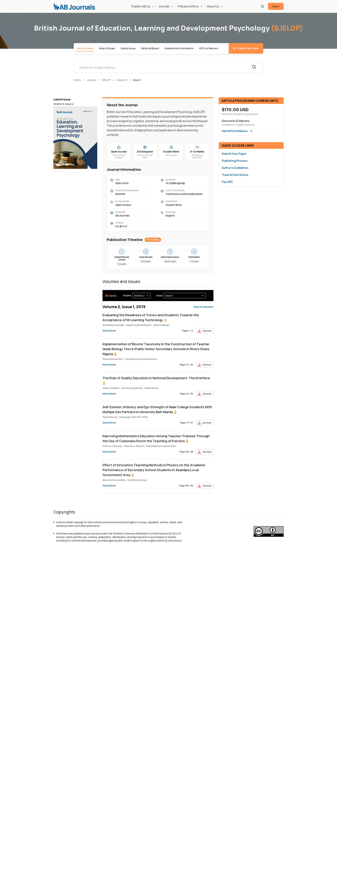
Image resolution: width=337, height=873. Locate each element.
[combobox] (141, 295)
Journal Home (85, 48)
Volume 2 (122, 80)
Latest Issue (128, 48)
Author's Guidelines (235, 168)
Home (77, 80)
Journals (164, 6)
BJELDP (106, 80)
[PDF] (204, 331)
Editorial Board (150, 48)
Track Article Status (235, 175)
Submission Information (179, 48)
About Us (213, 6)
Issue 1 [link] (137, 80)
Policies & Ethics (188, 6)
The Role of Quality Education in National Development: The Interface (156, 378)
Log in (275, 6)
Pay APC (227, 182)
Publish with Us (140, 6)
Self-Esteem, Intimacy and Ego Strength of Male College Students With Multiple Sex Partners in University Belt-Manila (157, 409)
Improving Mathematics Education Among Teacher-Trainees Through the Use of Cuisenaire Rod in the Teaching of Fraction (156, 438)
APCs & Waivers (208, 48)
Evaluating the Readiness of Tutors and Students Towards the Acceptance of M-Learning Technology (151, 317)
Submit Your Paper (248, 48)
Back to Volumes (203, 306)
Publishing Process (234, 161)
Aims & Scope (107, 48)
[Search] (262, 6)
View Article (109, 330)
